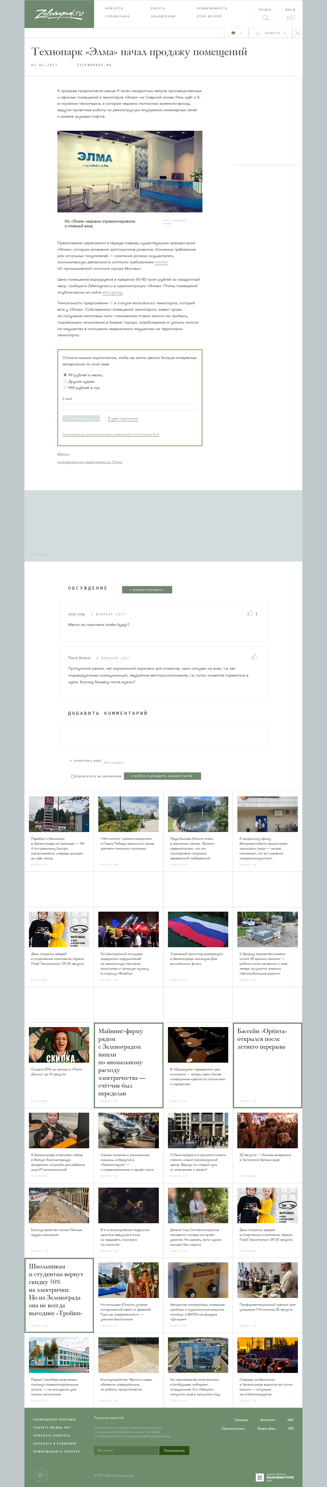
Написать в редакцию (55, 1443)
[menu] (163, 12)
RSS (291, 1429)
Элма (117, 462)
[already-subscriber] (123, 418)
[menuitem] (117, 8)
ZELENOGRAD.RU (94, 65)
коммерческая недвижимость (84, 462)
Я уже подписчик (123, 418)
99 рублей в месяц (85, 375)
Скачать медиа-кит (52, 1427)
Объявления (163, 16)
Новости (114, 8)
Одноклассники (233, 1429)
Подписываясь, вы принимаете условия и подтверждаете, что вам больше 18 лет (111, 434)
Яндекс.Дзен (266, 1429)
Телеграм (241, 1420)
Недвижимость (212, 8)
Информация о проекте (56, 1451)
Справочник (117, 16)
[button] (81, 418)
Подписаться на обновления (98, 776)
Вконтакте (268, 1420)
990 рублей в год (83, 387)
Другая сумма (81, 381)
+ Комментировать (146, 590)
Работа (158, 8)
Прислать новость (52, 1435)
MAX (291, 1420)
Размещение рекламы (54, 1419)
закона (161, 262)
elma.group (112, 292)
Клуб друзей (209, 16)
